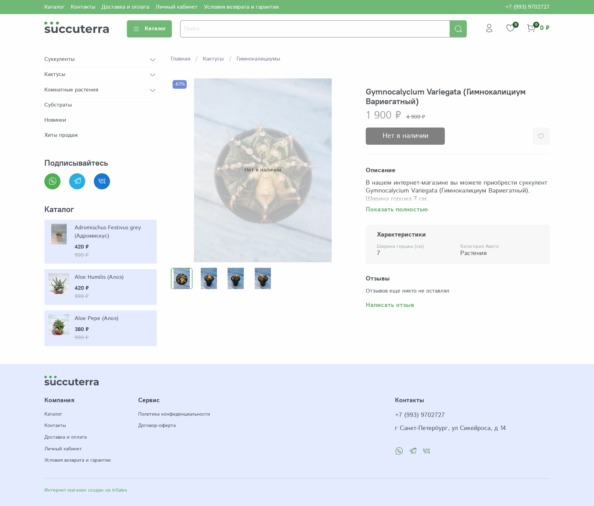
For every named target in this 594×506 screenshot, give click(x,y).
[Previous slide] (182, 170)
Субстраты (58, 105)
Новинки (55, 120)
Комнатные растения (71, 90)
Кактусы (213, 59)
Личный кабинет (176, 7)
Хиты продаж (61, 135)
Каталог (54, 7)
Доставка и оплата (125, 7)
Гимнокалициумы (258, 59)
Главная (180, 59)
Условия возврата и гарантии (241, 7)
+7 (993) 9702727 (527, 7)
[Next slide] (344, 170)
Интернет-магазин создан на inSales (85, 490)
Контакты (83, 7)
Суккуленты (59, 59)
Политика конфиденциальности (174, 414)
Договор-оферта (157, 425)
